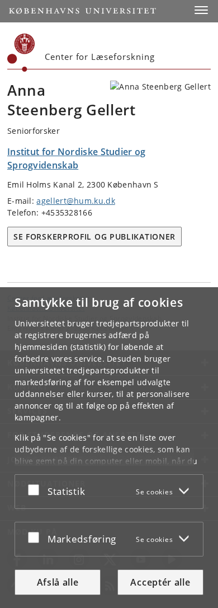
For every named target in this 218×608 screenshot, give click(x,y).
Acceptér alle (160, 582)
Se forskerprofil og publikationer (94, 236)
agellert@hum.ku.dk (75, 200)
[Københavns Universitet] (21, 53)
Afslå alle (58, 582)
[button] (201, 10)
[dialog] (109, 447)
